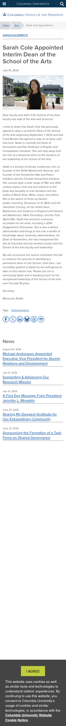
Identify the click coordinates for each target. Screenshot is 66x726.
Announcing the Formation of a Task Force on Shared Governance (32, 435)
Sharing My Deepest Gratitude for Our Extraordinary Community (30, 416)
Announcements (19, 25)
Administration (20, 310)
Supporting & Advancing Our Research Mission (26, 379)
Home (6, 25)
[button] (4, 3)
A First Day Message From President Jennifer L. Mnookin (32, 398)
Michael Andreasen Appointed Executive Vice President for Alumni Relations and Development (31, 358)
